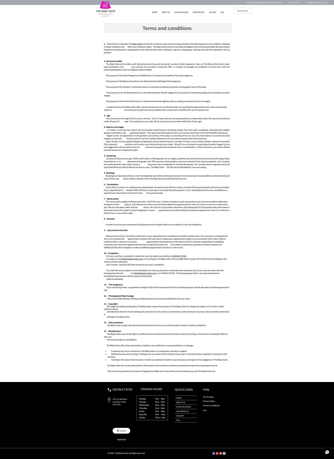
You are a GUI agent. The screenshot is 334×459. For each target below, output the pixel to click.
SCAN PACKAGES (183, 407)
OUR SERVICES (182, 411)
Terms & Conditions (211, 405)
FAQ (178, 420)
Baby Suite (137, 44)
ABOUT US (180, 402)
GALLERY (180, 416)
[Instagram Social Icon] (224, 453)
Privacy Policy (209, 401)
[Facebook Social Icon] (213, 453)
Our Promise (208, 397)
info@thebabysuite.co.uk (132, 259)
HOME (179, 398)
